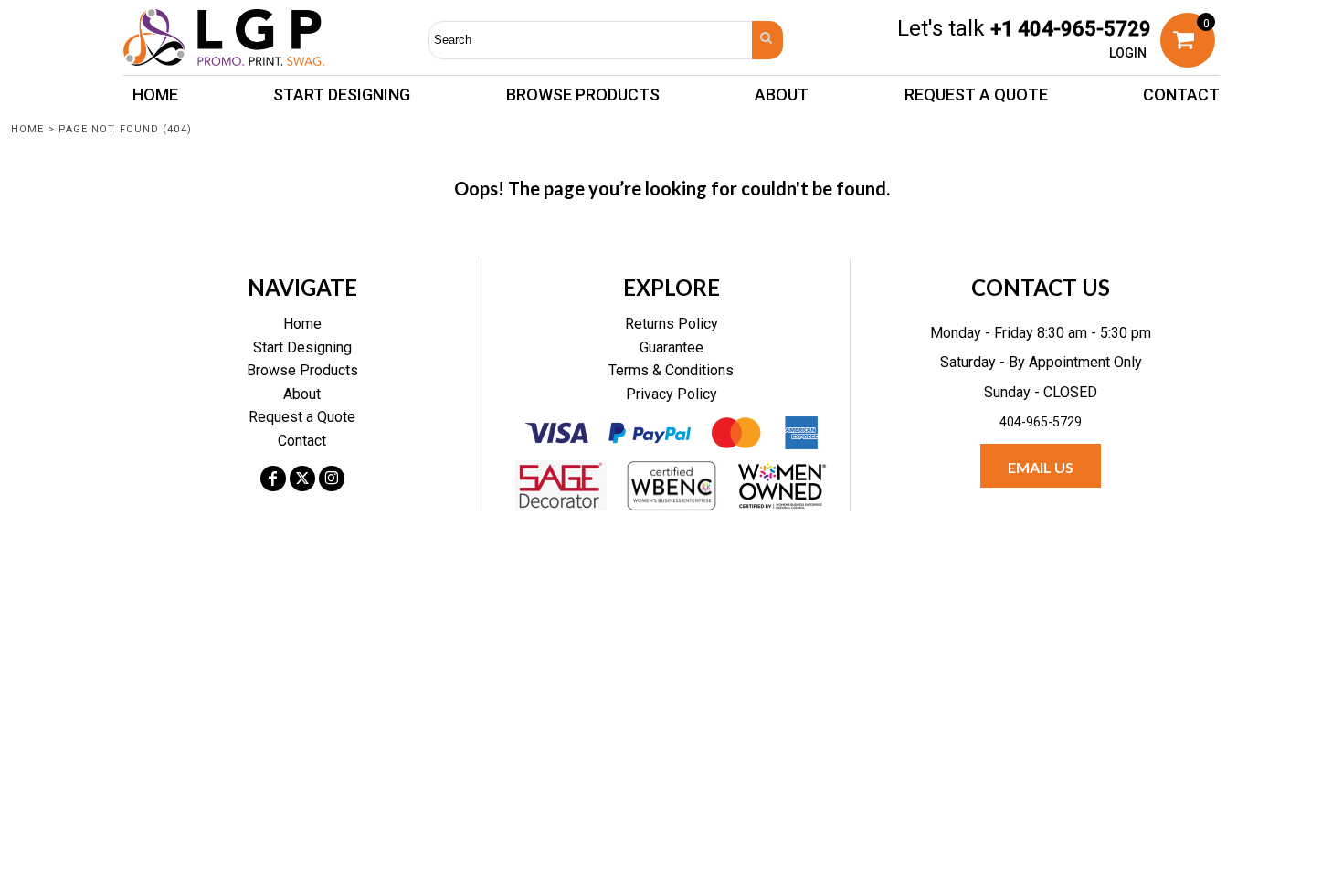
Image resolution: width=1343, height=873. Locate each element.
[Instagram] (331, 478)
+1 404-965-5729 (1070, 28)
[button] (583, 94)
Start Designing (302, 347)
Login (1128, 53)
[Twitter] (302, 478)
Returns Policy (671, 323)
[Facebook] (273, 478)
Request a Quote (302, 417)
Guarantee (671, 347)
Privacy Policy (671, 394)
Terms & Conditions (671, 370)
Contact (302, 440)
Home (27, 129)
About (302, 394)
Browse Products (302, 370)
